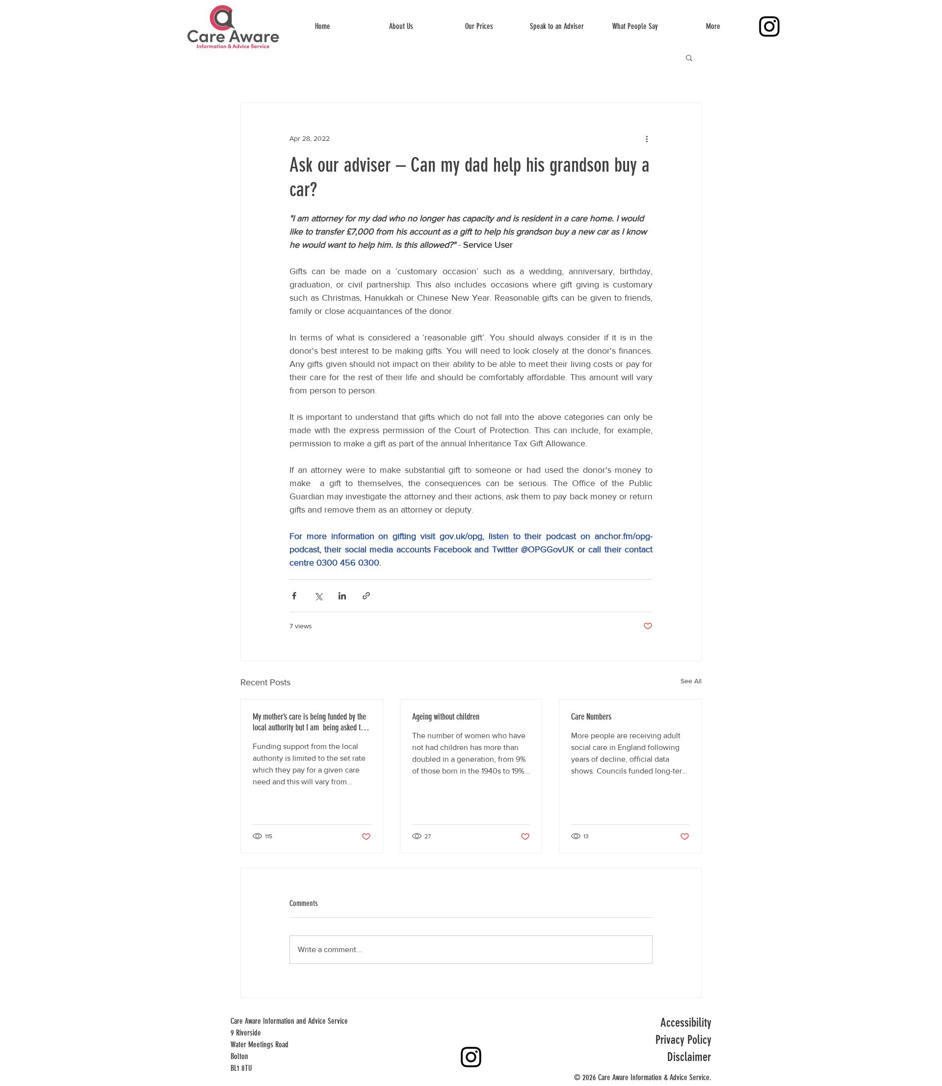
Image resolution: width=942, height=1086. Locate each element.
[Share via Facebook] (294, 595)
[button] (689, 57)
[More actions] (647, 138)
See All (691, 681)
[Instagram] (769, 26)
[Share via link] (366, 595)
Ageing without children (445, 716)
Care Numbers (591, 716)
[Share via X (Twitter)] (318, 595)
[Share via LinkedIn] (342, 595)
